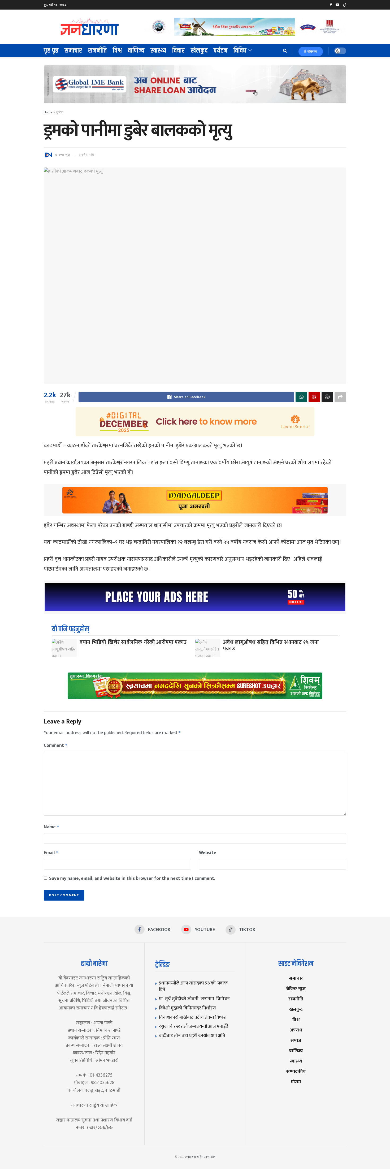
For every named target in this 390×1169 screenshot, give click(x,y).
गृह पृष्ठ (51, 51)
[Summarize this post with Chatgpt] (327, 397)
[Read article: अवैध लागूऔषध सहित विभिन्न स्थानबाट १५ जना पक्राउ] (207, 648)
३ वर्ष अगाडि (86, 155)
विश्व (117, 51)
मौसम (296, 1082)
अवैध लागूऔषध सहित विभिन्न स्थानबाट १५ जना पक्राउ (271, 645)
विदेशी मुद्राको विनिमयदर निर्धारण (187, 1008)
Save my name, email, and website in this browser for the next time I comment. (132, 878)
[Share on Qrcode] (314, 397)
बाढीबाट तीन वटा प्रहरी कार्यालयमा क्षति (192, 1035)
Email (51, 853)
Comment (56, 745)
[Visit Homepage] (90, 27)
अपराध (296, 1030)
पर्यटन (221, 51)
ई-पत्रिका (310, 51)
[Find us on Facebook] (331, 5)
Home (48, 112)
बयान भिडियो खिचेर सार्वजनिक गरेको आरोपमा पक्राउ (133, 642)
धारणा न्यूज (62, 155)
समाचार (73, 51)
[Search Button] (285, 50)
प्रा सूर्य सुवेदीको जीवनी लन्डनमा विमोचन (195, 999)
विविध (240, 51)
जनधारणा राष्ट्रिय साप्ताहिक (200, 1156)
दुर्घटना (59, 112)
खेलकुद (199, 51)
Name (51, 827)
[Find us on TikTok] (344, 5)
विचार (178, 51)
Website (207, 853)
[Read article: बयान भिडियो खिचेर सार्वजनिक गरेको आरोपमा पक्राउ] (64, 648)
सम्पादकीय (296, 1071)
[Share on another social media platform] (340, 397)
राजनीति (97, 51)
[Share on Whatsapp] (301, 397)
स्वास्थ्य (158, 51)
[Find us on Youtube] (337, 5)
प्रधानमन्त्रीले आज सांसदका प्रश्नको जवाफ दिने (193, 986)
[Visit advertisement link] (245, 27)
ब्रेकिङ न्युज (296, 988)
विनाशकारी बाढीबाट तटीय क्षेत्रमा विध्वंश (193, 1017)
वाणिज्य (136, 51)
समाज (296, 1040)
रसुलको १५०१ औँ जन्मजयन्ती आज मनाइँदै (193, 1026)
